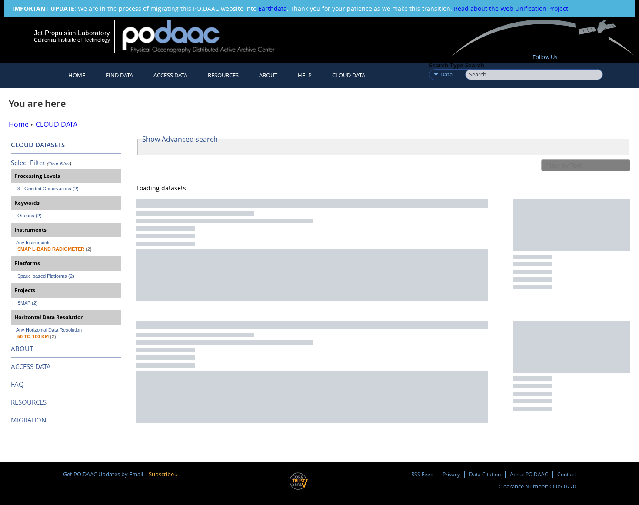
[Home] (206, 36)
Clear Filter (59, 163)
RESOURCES (223, 75)
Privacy (451, 474)
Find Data (119, 75)
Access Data (170, 75)
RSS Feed (422, 474)
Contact (566, 474)
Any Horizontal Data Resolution (49, 329)
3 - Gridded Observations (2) (48, 188)
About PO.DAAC (529, 474)
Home (76, 75)
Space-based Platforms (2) (45, 276)
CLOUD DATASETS (38, 144)
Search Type (446, 65)
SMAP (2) (27, 303)
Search (475, 65)
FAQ (17, 384)
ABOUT (22, 348)
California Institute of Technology (72, 40)
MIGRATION (28, 419)
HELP (305, 75)
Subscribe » (163, 474)
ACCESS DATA (31, 366)
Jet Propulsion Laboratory (72, 33)
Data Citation (485, 474)
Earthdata (272, 8)
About (268, 75)
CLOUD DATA (348, 75)
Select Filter (28, 162)
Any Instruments (33, 242)
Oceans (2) (29, 215)
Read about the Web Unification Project (511, 8)
